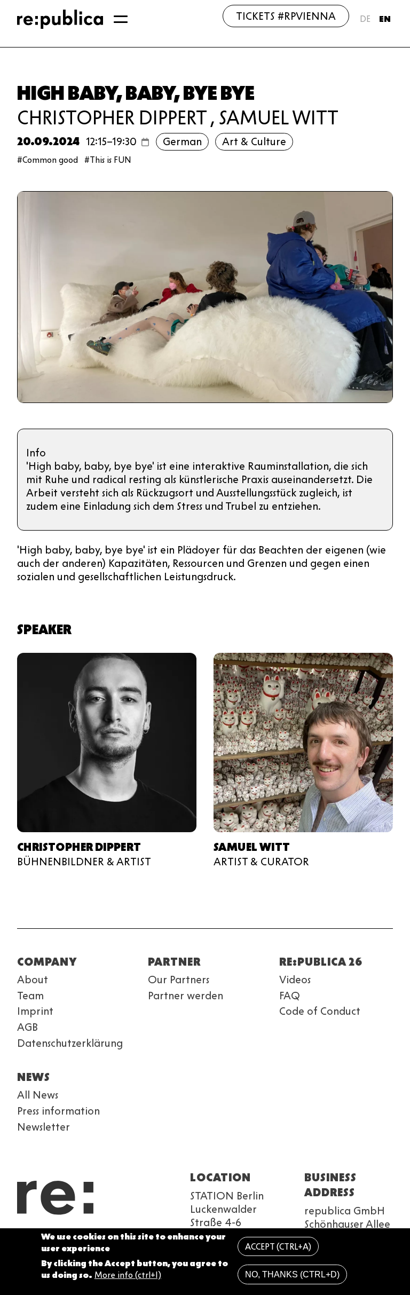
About (32, 979)
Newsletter (43, 1126)
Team (30, 995)
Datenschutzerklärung (70, 1043)
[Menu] (120, 19)
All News (37, 1094)
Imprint (35, 1011)
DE (365, 19)
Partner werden (185, 995)
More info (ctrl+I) (127, 1275)
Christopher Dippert (112, 117)
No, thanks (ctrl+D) (292, 1274)
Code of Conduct (319, 1011)
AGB (27, 1027)
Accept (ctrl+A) (278, 1247)
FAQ (289, 995)
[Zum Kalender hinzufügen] (145, 142)
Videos (295, 979)
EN (385, 19)
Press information (58, 1110)
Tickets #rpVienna (286, 16)
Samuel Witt (278, 117)
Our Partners (178, 979)
